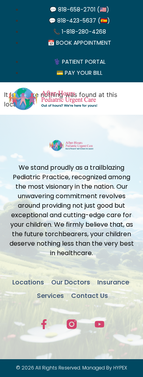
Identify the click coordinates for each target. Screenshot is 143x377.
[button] (131, 98)
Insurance (113, 282)
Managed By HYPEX (104, 367)
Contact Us (89, 295)
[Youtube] (99, 324)
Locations (28, 282)
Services (50, 295)
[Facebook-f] (44, 324)
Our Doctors (70, 282)
